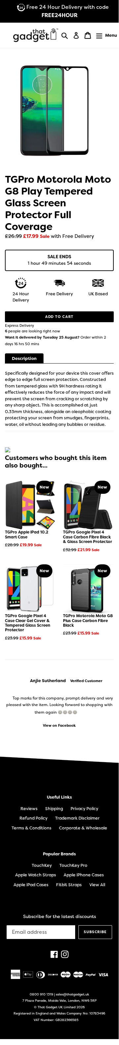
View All (97, 885)
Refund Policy (33, 818)
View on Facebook (59, 725)
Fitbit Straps (69, 885)
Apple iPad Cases (31, 885)
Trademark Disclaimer (77, 818)
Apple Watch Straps (35, 875)
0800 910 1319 (41, 994)
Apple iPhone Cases (84, 875)
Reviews (29, 808)
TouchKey (42, 865)
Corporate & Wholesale (83, 828)
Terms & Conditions (31, 828)
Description (24, 358)
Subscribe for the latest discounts (59, 916)
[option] (59, 703)
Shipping (54, 808)
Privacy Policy (84, 808)
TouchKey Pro (73, 865)
